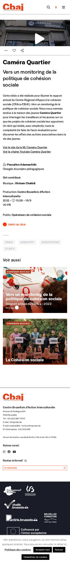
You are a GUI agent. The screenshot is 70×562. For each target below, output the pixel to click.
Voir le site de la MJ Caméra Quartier (25, 147)
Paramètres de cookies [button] (35, 557)
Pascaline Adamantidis (21, 164)
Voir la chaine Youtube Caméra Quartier (27, 151)
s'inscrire (10, 467)
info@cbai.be (16, 422)
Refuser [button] (59, 549)
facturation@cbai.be (31, 425)
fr (56, 7)
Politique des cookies (18, 549)
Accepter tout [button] (43, 549)
